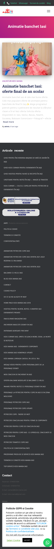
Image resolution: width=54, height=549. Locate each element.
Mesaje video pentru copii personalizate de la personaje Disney (24, 367)
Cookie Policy (10, 291)
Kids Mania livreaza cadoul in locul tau (22, 359)
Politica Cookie (10, 229)
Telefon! (13, 3)
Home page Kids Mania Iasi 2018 (17, 303)
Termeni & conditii (37, 3)
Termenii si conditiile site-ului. (24, 528)
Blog (49, 3)
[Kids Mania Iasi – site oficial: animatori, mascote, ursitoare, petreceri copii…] (9, 11)
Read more (8, 121)
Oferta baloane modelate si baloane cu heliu (24, 380)
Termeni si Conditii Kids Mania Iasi (19, 460)
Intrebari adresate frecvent (16, 331)
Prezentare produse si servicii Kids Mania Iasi (24, 454)
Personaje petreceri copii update (18, 408)
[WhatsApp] (47, 542)
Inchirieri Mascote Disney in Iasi (18, 325)
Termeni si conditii (12, 235)
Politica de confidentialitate (17, 448)
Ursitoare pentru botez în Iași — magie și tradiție (26, 180)
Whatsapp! (23, 3)
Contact (7, 285)
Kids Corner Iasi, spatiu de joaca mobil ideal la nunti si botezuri (27, 339)
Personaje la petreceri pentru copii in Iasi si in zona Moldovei (27, 394)
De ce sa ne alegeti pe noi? (15, 297)
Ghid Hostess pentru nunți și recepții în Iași (23, 174)
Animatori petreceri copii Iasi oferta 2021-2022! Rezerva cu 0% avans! (24, 259)
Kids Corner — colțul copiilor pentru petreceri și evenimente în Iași (26, 188)
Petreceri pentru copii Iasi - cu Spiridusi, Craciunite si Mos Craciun (27, 434)
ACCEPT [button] (27, 540)
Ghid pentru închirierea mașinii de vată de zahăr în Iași (26, 160)
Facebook (4, 3)
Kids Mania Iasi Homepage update (18, 353)
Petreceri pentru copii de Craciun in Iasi (21, 426)
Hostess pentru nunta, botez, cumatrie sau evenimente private (23, 311)
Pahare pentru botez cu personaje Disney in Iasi (25, 386)
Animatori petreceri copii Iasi (17, 251)
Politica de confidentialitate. (20, 531)
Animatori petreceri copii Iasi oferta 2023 (22, 267)
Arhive (4, 501)
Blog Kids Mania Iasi (13, 279)
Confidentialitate (12, 241)
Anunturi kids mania (12, 81)
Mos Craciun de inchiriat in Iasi (18, 374)
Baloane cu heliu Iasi (13, 273)
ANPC (6, 223)
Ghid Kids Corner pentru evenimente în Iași (23, 168)
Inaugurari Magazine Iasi (15, 319)
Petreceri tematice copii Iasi (16, 442)
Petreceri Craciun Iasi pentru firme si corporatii (25, 420)
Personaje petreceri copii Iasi (17, 402)
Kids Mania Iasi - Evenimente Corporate (21, 346)
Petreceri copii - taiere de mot (17, 414)
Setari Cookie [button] (13, 540)
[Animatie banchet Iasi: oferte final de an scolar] (27, 59)
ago (14, 126)
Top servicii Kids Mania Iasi (15, 466)
